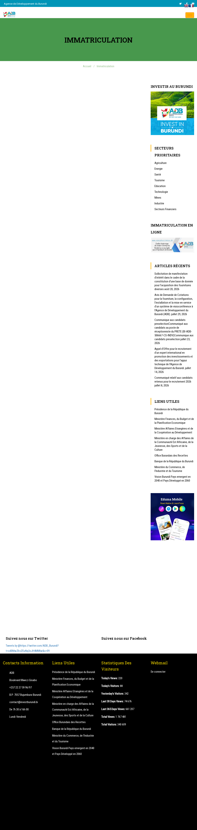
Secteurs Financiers (165, 209)
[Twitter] (180, 4)
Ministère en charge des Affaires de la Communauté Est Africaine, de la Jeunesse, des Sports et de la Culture (174, 444)
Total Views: (108, 716)
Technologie (161, 192)
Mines (157, 197)
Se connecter (158, 671)
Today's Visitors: (110, 686)
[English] (186, 5)
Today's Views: (109, 678)
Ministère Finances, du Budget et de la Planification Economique (174, 421)
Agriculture (160, 163)
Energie (158, 168)
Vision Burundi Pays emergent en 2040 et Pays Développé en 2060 (172, 478)
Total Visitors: (109, 724)
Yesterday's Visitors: (112, 693)
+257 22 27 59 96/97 (20, 687)
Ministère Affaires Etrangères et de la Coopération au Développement (173, 430)
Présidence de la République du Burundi (171, 411)
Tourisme (159, 180)
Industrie (159, 203)
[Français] (191, 5)
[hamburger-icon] (189, 15)
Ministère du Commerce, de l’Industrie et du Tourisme (169, 469)
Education (160, 186)
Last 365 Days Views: (113, 709)
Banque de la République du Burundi (173, 461)
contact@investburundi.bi (23, 702)
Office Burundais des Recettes (171, 455)
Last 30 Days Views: (112, 701)
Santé (157, 174)
